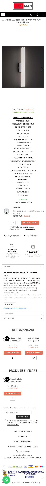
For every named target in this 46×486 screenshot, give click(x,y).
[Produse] (3, 15)
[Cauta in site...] (43, 14)
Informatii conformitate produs (15, 308)
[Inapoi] (2, 20)
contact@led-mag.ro (24, 455)
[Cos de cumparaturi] (37, 14)
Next (42, 69)
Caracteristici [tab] (8, 314)
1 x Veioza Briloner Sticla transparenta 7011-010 (28, 212)
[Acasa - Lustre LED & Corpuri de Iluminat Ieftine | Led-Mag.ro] (23, 6)
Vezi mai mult (10, 304)
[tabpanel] (23, 67)
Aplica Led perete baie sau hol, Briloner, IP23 (12, 339)
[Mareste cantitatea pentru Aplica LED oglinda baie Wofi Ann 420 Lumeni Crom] (17, 223)
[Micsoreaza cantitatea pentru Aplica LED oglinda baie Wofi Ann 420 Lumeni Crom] (10, 223)
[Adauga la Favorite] (12, 358)
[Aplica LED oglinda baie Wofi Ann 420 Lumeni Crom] (23, 67)
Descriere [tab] (7, 267)
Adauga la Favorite (13, 236)
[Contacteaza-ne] (31, 14)
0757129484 (24, 451)
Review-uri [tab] (9, 318)
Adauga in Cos (30, 223)
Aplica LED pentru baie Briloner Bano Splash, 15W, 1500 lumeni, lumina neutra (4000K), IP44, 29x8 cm (12, 380)
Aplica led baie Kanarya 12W (34, 339)
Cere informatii (32, 236)
